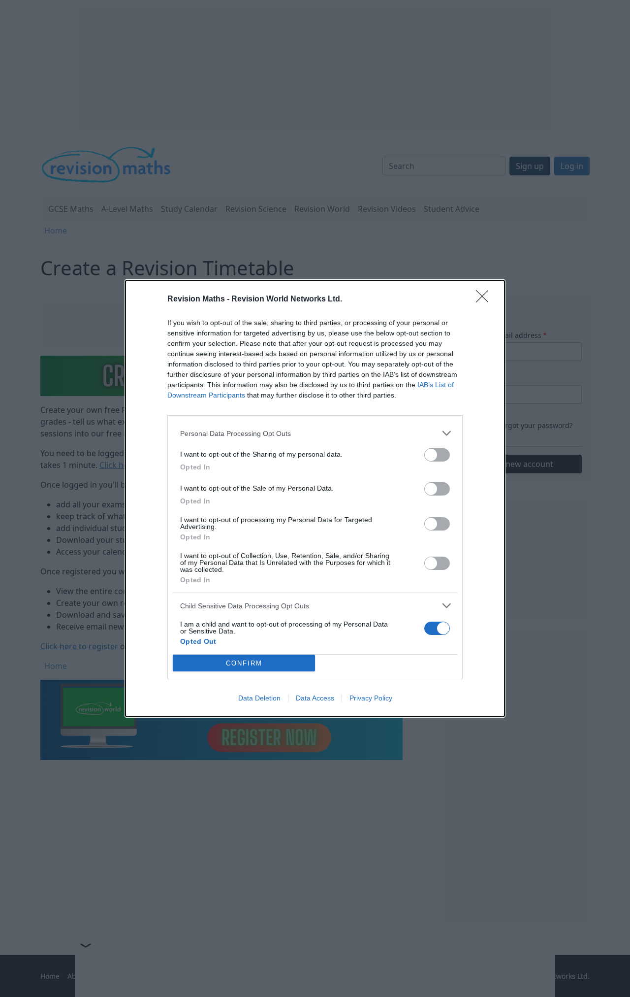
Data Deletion (259, 698)
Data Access (315, 698)
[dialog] (315, 498)
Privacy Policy (370, 698)
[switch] (437, 455)
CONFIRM (244, 663)
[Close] (485, 299)
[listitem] (315, 433)
